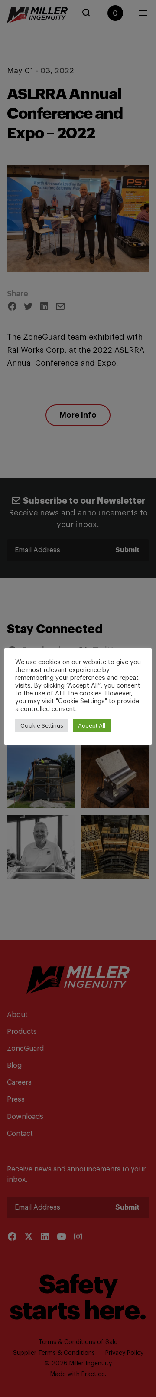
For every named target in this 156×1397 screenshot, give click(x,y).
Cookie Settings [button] (41, 725)
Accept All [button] (91, 725)
